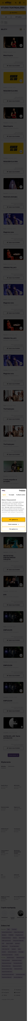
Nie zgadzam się (13, 529)
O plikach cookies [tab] (20, 494)
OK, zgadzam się (13, 519)
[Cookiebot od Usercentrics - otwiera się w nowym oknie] (19, 491)
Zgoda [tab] (4, 494)
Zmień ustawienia (12, 524)
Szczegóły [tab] (11, 494)
